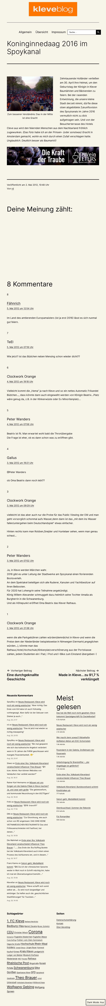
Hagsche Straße (13, 944)
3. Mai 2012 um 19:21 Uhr (20, 462)
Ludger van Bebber (15, 955)
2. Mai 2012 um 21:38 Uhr (20, 628)
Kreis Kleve (26, 951)
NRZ (19, 959)
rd (13, 188)
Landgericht (38, 951)
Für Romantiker (63, 816)
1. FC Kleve (15, 921)
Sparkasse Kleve (23, 972)
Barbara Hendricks (31, 922)
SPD (33, 972)
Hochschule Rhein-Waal (34, 943)
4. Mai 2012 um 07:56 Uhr (20, 424)
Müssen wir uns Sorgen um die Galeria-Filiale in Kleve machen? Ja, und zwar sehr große (28, 786)
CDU (10, 932)
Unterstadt (11, 982)
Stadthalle (11, 978)
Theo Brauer (26, 977)
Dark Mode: (93, 1002)
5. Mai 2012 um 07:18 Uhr (20, 347)
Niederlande (12, 958)
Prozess (24, 959)
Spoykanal (40, 973)
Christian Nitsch (21, 932)
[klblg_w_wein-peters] (53, 156)
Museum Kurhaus (31, 955)
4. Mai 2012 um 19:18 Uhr (20, 381)
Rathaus (32, 958)
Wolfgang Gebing (20, 987)
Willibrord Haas (39, 982)
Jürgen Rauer (31, 947)
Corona (35, 931)
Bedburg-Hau (15, 926)
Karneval (40, 947)
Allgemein (25, 32)
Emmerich (10, 937)
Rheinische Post (18, 963)
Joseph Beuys (21, 947)
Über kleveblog (63, 927)
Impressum (59, 32)
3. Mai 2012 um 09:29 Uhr (20, 505)
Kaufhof (10, 952)
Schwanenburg (24, 967)
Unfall (40, 978)
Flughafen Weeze (40, 937)
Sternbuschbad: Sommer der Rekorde (73, 808)
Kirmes (16, 951)
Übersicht (41, 32)
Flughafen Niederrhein (23, 937)
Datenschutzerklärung (66, 920)
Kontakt (59, 923)
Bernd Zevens (30, 926)
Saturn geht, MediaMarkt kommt (70, 799)
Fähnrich (13, 303)
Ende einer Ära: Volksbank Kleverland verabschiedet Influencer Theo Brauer (26, 844)
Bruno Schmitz (44, 926)
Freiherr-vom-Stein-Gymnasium (30, 940)
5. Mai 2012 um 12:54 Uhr (20, 308)
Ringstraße (34, 963)
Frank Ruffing (11, 940)
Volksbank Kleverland (25, 982)
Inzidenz (11, 947)
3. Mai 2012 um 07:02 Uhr (20, 560)
